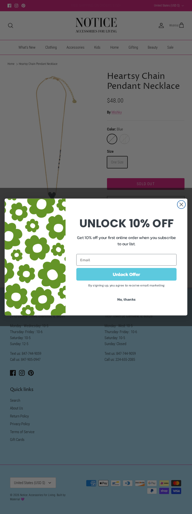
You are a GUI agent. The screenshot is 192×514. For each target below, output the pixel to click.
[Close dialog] (181, 204)
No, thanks (126, 299)
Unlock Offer (126, 274)
